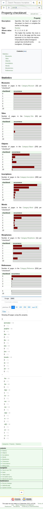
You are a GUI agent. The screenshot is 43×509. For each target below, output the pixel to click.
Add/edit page (6, 485)
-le (5, 396)
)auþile (6, 329)
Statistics (18, 444)
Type (3, 28)
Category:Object (27, 146)
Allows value (6, 30)
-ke (5, 384)
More (13, 7)
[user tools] (39, 3)
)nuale (6, 357)
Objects (4, 452)
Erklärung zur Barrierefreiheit (30, 506)
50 (16, 307)
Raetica (4, 450)
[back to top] (21, 492)
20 (13, 307)
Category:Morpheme (28, 238)
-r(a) (5, 413)
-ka (5, 378)
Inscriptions (5, 455)
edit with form (34, 14)
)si (5, 369)
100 (20, 307)
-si (5, 430)
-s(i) (5, 424)
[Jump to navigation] (4, 3)
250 (25, 307)
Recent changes (7, 483)
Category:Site (28, 116)
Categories (5, 444)
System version (6, 487)
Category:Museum (28, 86)
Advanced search (7, 479)
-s (4, 418)
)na (5, 346)
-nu (5, 407)
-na (5, 401)
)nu (5, 351)
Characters (5, 461)
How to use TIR (6, 470)
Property (37, 18)
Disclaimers (16, 506)
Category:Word (28, 207)
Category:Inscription (27, 177)
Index (3, 472)
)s (4, 363)
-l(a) (5, 390)
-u (4, 435)
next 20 (34, 307)
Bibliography (5, 466)
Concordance (6, 463)
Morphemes (5, 459)
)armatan (7, 323)
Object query (6, 474)
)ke (5, 334)
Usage (9, 298)
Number (17, 28)
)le (5, 340)
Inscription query (7, 476)
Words (4, 457)
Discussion (9, 8)
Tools (39, 8)
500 (29, 307)
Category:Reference (27, 268)
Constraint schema (11, 302)
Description (6, 21)
